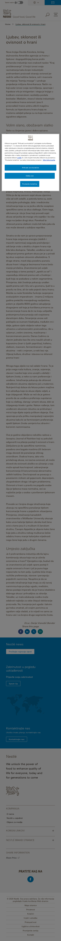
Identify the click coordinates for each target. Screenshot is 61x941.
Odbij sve (30, 176)
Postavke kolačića (29, 184)
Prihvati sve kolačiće (30, 168)
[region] (31, 162)
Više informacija (49, 160)
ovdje (19, 158)
